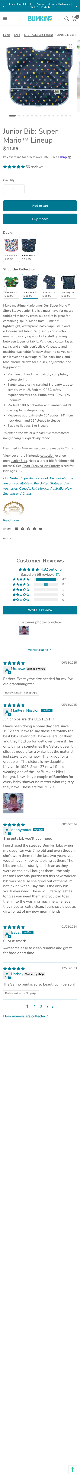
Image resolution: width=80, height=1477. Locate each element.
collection (47, 455)
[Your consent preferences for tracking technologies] (72, 1469)
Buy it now (40, 219)
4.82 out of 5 (51, 569)
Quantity (9, 180)
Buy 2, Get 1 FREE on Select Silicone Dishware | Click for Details (40, 5)
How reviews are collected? (25, 1016)
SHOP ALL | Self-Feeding (38, 35)
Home (6, 35)
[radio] (11, 249)
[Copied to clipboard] (40, 528)
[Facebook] (16, 528)
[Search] (66, 18)
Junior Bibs (19, 461)
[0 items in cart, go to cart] (73, 18)
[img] (14, 663)
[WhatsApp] (34, 528)
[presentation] (4, 286)
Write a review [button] (40, 610)
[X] (22, 528)
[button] (14, 166)
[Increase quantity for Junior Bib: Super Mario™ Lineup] (20, 189)
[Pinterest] (28, 528)
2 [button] (34, 1006)
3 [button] (41, 1006)
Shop (17, 35)
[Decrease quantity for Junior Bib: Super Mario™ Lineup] (6, 189)
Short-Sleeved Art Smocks (41, 466)
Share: (7, 528)
